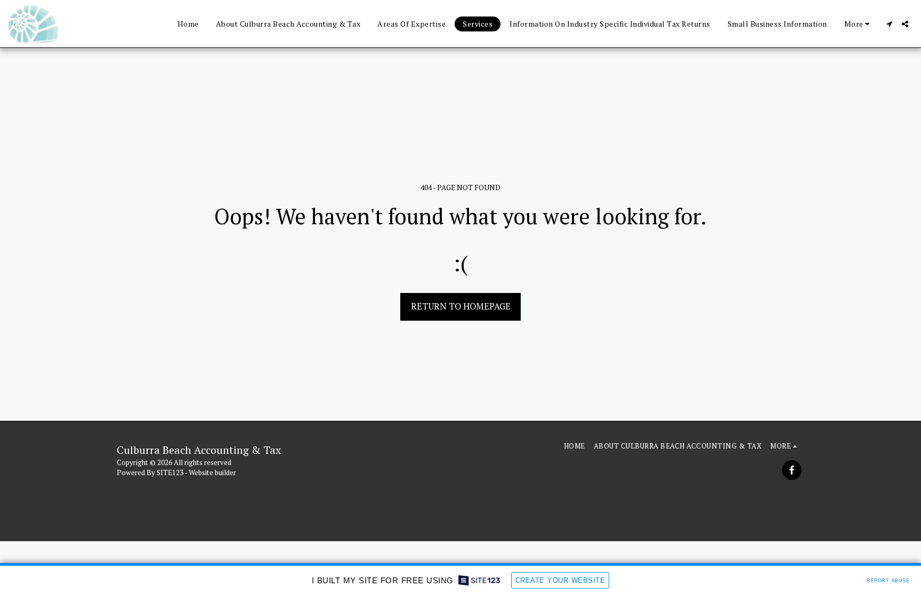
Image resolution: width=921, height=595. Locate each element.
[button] (889, 24)
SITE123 (170, 472)
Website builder (212, 472)
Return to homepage (461, 306)
